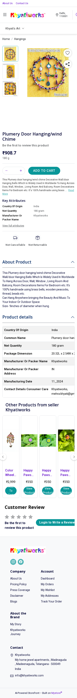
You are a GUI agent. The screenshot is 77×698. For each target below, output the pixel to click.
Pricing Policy (18, 584)
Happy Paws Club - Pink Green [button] (28, 472)
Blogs (13, 601)
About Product (16, 262)
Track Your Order (51, 601)
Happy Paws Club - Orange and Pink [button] (65, 472)
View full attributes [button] (13, 225)
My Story (15, 624)
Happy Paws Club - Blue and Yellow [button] (47, 472)
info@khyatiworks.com (29, 675)
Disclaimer (16, 595)
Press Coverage (20, 590)
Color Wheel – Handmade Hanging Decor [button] (11, 472)
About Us (7, 3)
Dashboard (47, 578)
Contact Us (22, 3)
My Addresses (50, 595)
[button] (67, 53)
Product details (17, 317)
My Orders (47, 584)
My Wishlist (48, 590)
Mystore (56, 693)
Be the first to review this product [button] (25, 145)
